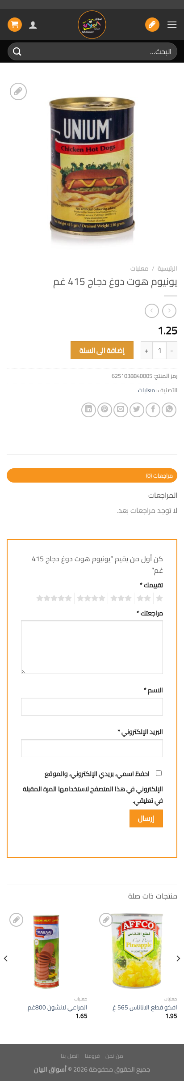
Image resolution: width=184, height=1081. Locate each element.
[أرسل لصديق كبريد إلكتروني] (120, 410)
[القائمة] (172, 24)
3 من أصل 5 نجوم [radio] (122, 598)
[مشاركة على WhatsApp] (169, 410)
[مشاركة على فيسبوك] (153, 410)
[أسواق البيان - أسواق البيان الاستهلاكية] (92, 24)
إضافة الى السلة (102, 350)
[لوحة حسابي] (33, 24)
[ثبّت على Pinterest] (104, 410)
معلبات (139, 268)
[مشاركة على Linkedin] (88, 410)
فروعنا (92, 1056)
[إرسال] (17, 51)
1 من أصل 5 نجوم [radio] (160, 598)
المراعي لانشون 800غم (58, 1008)
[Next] (6, 976)
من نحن (114, 1056)
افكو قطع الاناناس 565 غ (145, 1008)
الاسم (153, 690)
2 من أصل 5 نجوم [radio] (145, 598)
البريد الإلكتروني (140, 731)
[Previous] (177, 976)
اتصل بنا (70, 1056)
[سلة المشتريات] (15, 24)
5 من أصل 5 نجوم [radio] (55, 598)
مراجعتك (150, 613)
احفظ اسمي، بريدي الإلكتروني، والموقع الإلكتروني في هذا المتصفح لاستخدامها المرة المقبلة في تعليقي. (93, 786)
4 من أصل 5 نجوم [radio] (92, 598)
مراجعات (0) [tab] (159, 475)
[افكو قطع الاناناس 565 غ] (136, 951)
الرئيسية (167, 268)
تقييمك (151, 585)
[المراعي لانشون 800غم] (47, 951)
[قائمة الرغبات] (152, 24)
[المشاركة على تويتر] (137, 410)
